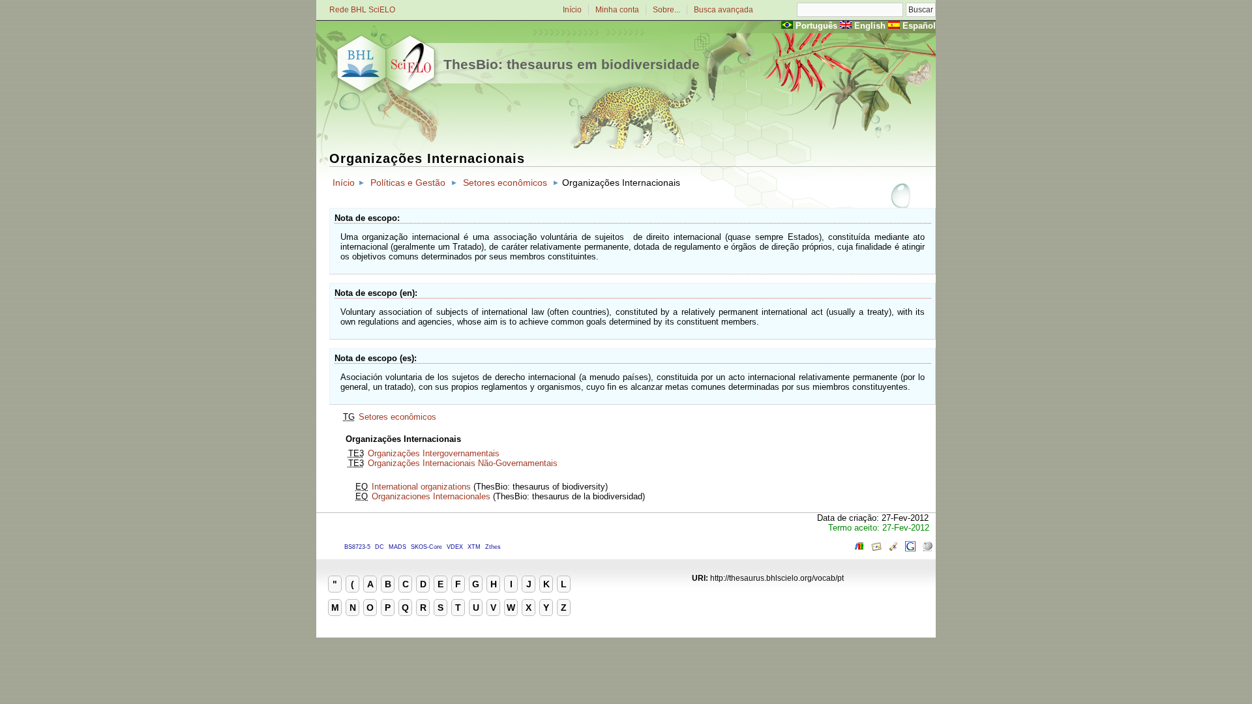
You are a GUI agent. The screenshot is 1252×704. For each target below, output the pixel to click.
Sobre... (666, 9)
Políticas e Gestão (407, 182)
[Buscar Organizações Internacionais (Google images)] (876, 548)
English (870, 26)
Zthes (493, 547)
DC (379, 547)
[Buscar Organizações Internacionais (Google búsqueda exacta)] (910, 548)
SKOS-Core (426, 547)
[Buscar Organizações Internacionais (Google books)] (859, 548)
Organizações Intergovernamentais (433, 453)
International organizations (421, 486)
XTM (474, 547)
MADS (397, 547)
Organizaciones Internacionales (431, 496)
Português (816, 26)
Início (572, 9)
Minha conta (617, 9)
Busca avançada (723, 9)
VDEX (455, 547)
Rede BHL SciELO (362, 9)
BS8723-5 (357, 547)
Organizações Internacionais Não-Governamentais (463, 463)
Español (919, 26)
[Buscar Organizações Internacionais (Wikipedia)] (927, 548)
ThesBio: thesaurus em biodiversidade (571, 64)
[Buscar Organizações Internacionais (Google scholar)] (893, 548)
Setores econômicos (505, 182)
